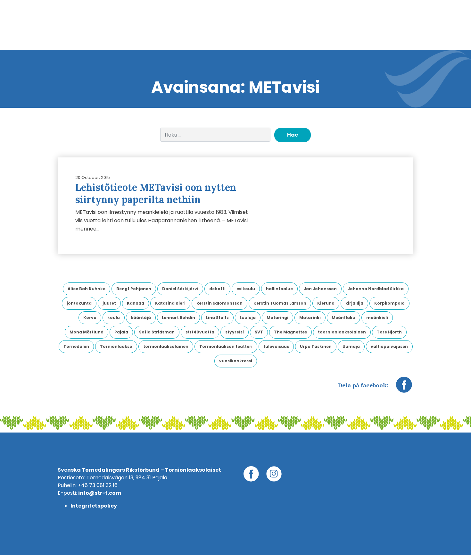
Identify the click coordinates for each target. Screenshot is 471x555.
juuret (109, 303)
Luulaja (248, 317)
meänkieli (377, 317)
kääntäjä (141, 317)
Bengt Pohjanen (133, 288)
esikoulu (245, 288)
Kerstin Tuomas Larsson (279, 303)
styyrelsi (234, 332)
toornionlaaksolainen (342, 332)
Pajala (121, 332)
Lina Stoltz (217, 317)
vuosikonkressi (235, 361)
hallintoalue (279, 288)
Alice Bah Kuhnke (86, 288)
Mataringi (277, 317)
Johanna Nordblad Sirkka (376, 288)
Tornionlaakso (116, 346)
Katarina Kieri (170, 303)
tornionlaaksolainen (165, 346)
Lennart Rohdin (178, 317)
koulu (113, 317)
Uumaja (351, 346)
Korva (89, 317)
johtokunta (79, 303)
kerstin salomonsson (219, 303)
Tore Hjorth (389, 332)
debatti (217, 288)
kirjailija (354, 303)
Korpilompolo (389, 303)
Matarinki (310, 317)
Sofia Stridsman (157, 332)
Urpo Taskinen (316, 346)
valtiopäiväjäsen (389, 346)
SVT (259, 332)
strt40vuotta (200, 332)
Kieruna (326, 303)
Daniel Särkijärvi (180, 288)
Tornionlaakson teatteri (225, 346)
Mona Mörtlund (86, 332)
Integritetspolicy (93, 505)
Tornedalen (76, 346)
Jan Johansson (320, 288)
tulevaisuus (276, 346)
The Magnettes (290, 332)
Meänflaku (343, 317)
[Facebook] (404, 388)
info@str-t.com (99, 493)
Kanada (135, 303)
